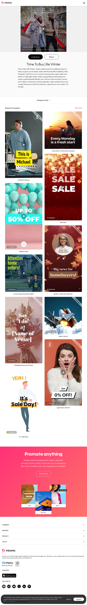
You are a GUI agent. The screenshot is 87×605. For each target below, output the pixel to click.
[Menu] (84, 3)
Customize (35, 57)
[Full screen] (64, 46)
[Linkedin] (24, 586)
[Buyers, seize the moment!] (63, 258)
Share (51, 57)
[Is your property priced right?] (23, 273)
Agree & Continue (78, 600)
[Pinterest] (29, 586)
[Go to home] (7, 3)
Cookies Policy (10, 601)
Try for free (43, 474)
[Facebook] (7, 564)
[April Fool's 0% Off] (63, 372)
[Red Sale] (63, 187)
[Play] (43, 29)
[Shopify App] (43, 575)
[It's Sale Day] (23, 401)
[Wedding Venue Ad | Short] (23, 330)
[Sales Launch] (63, 315)
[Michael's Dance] (23, 144)
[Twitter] (19, 586)
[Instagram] (17, 563)
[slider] (22, 49)
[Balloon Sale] (23, 216)
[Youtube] (14, 586)
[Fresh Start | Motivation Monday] (63, 130)
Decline (68, 599)
